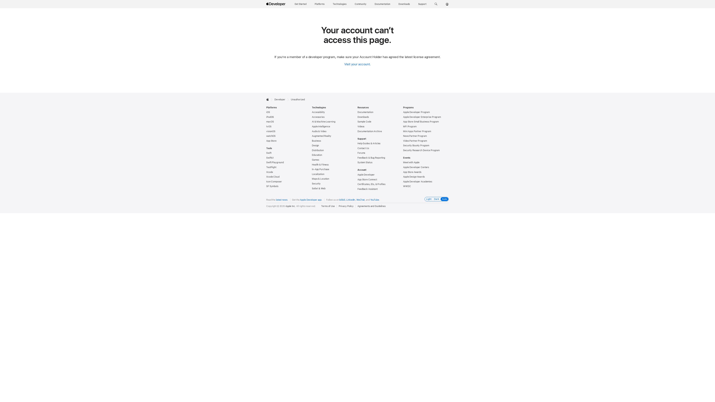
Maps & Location (320, 179)
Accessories (318, 117)
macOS (270, 121)
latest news (281, 200)
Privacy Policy (346, 206)
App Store (271, 141)
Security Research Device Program (421, 150)
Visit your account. (357, 64)
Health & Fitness (320, 164)
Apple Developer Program (416, 112)
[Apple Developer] (276, 4)
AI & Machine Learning (323, 121)
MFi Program (410, 126)
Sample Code (364, 121)
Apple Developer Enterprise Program (422, 117)
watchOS (271, 136)
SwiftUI (270, 158)
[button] (436, 4)
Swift (268, 153)
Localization (318, 174)
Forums (361, 153)
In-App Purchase (320, 169)
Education (317, 155)
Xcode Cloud (272, 177)
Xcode (269, 172)
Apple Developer (366, 174)
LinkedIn (350, 200)
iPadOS (270, 117)
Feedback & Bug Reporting (371, 158)
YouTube (374, 200)
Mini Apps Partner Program (417, 131)
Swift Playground (275, 162)
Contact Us (363, 148)
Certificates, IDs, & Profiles (371, 184)
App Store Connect (367, 179)
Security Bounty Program (416, 145)
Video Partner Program (415, 141)
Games (315, 160)
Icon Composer (274, 181)
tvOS (268, 126)
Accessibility (318, 112)
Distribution (318, 150)
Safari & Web (318, 188)
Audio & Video (319, 131)
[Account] (447, 4)
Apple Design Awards (414, 177)
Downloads (363, 117)
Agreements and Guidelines (372, 206)
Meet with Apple (411, 162)
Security (316, 183)
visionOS (270, 131)
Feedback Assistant (368, 189)
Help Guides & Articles (369, 143)
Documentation (365, 112)
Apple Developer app (311, 200)
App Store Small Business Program (421, 121)
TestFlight (271, 167)
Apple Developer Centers (416, 167)
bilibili (342, 200)
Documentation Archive (370, 131)
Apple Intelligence (321, 126)
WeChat (360, 200)
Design (315, 145)
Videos (361, 126)
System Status (365, 162)
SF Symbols (272, 186)
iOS (268, 112)
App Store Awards (412, 172)
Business (316, 141)
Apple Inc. (290, 206)
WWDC (407, 186)
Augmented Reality (321, 136)
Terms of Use (328, 206)
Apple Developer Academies (417, 181)
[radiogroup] (437, 199)
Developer (279, 99)
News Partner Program (415, 136)
